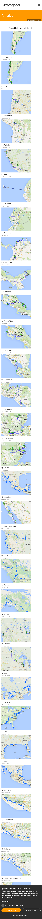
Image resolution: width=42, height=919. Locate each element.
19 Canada (5, 585)
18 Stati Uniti (6, 556)
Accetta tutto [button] (11, 910)
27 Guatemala (7, 820)
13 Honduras (6, 409)
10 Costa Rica (7, 321)
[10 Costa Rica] (18, 307)
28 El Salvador (7, 849)
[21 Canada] (18, 630)
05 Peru (4, 174)
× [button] (40, 887)
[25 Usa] (18, 747)
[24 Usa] (18, 718)
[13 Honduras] (18, 395)
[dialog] (21, 902)
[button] (21, 915)
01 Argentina (6, 57)
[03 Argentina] (18, 102)
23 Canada (5, 702)
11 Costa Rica (6, 350)
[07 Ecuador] (18, 219)
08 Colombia (6, 262)
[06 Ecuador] (18, 190)
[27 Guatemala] (18, 806)
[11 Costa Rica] (18, 337)
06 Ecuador (6, 204)
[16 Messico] (18, 483)
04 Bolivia (5, 145)
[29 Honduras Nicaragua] (18, 864)
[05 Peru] (18, 161)
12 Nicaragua (6, 380)
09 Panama (6, 292)
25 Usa (4, 761)
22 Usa (4, 673)
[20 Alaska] (18, 600)
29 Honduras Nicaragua (11, 878)
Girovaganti (10, 5)
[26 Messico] (18, 776)
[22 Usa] (18, 659)
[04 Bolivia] (18, 131)
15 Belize (5, 468)
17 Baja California (8, 526)
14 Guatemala (7, 438)
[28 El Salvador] (18, 835)
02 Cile (4, 86)
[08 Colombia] (18, 249)
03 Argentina (6, 116)
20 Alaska (5, 614)
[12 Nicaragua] (18, 366)
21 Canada (5, 644)
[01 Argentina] (18, 43)
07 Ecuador (6, 233)
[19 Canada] (18, 571)
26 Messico (6, 790)
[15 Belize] (18, 454)
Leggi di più (5, 901)
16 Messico (6, 497)
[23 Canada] (18, 688)
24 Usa (4, 732)
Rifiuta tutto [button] (31, 910)
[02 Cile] (18, 73)
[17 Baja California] (18, 512)
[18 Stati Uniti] (18, 542)
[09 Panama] (18, 278)
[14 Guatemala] (18, 424)
